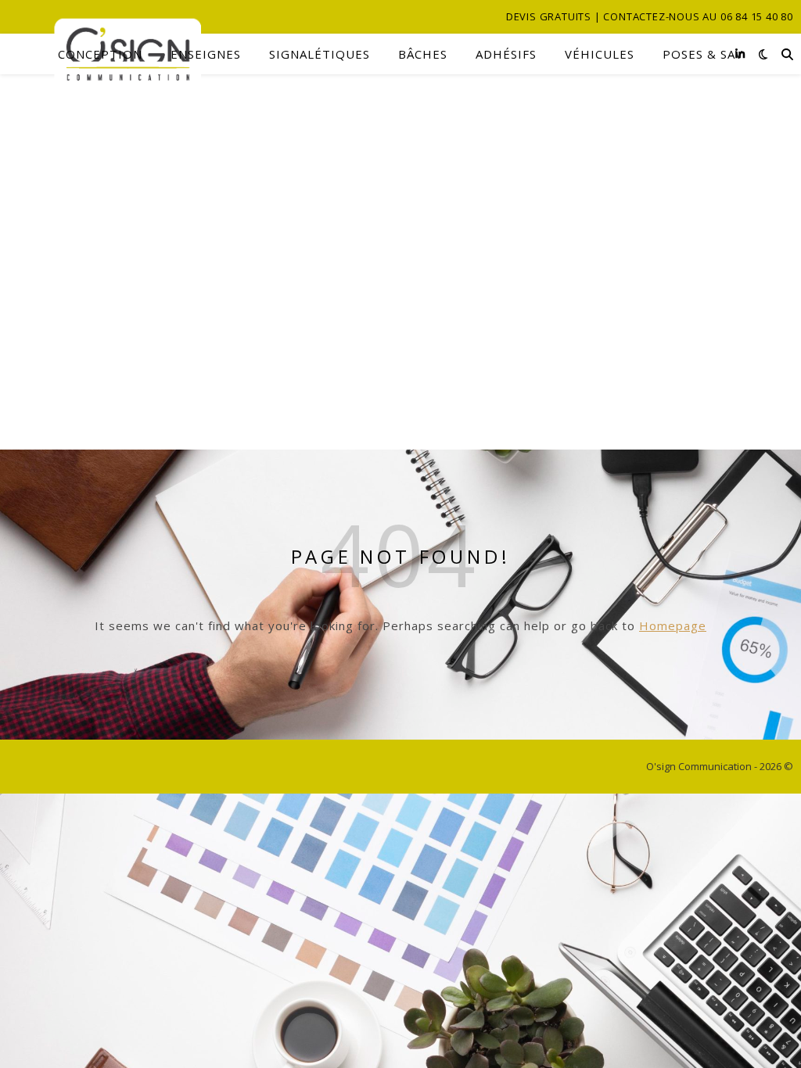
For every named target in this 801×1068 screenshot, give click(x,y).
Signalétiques (319, 54)
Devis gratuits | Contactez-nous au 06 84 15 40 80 (649, 16)
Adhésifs (506, 54)
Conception (100, 54)
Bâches (422, 54)
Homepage (672, 625)
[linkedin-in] (740, 53)
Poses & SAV (703, 54)
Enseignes (206, 54)
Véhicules (599, 54)
